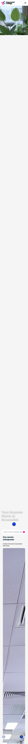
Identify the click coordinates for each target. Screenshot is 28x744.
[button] (21, 736)
